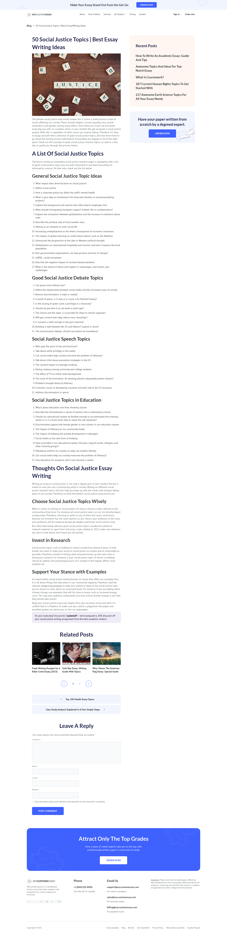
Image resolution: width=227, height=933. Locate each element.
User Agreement (143, 928)
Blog (29, 25)
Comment (36, 739)
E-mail (35, 778)
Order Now (162, 133)
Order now (146, 5)
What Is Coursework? (150, 77)
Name (35, 766)
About (82, 14)
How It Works (94, 14)
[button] (73, 683)
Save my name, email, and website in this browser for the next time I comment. (70, 801)
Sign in (177, 14)
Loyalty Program (193, 928)
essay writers (82, 609)
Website (35, 789)
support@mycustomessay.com (123, 887)
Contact (142, 14)
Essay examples (113, 928)
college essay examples (51, 586)
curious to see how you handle (69, 522)
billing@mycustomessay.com (122, 907)
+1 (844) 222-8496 (83, 887)
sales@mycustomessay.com (121, 897)
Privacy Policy (157, 928)
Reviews (131, 928)
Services (107, 14)
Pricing (133, 14)
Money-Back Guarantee (175, 928)
